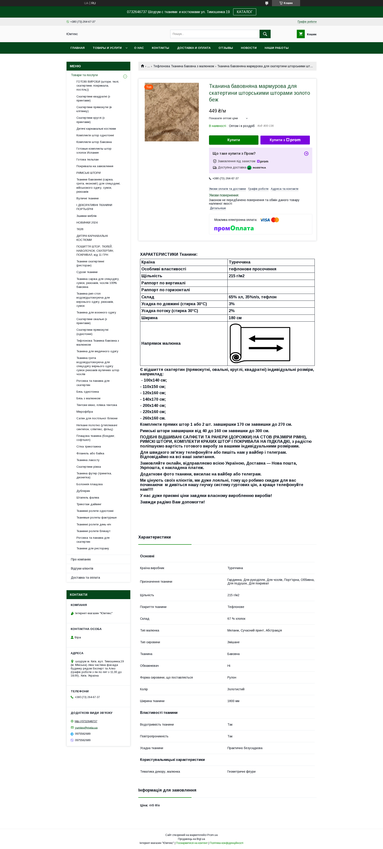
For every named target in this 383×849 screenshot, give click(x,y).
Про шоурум (81, 59)
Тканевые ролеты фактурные (96, 517)
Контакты (160, 47)
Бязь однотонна (87, 391)
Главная (77, 47)
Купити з (277, 140)
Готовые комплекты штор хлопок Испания (93, 150)
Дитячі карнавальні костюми (96, 128)
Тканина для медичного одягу (97, 351)
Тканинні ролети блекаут (93, 531)
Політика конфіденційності (226, 843)
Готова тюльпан (87, 159)
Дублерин (83, 491)
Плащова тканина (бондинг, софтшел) (95, 437)
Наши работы (277, 47)
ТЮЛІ (79, 229)
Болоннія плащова (89, 484)
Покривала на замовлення (94, 166)
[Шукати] (265, 34)
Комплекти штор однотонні (95, 135)
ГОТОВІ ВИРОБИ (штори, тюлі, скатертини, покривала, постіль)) (97, 85)
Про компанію (81, 559)
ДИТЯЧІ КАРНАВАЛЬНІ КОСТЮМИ (92, 237)
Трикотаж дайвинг (89, 504)
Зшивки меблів (86, 216)
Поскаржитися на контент (192, 843)
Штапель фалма (87, 497)
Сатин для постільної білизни (96, 418)
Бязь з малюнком (88, 398)
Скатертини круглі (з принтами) (90, 119)
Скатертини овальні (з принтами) (91, 321)
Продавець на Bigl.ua (191, 839)
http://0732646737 (86, 721)
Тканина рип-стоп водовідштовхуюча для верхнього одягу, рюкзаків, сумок (95, 299)
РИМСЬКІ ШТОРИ (88, 172)
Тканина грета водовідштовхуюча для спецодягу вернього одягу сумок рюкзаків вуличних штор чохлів (97, 366)
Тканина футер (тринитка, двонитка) (94, 475)
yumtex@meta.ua (86, 727)
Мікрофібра (84, 411)
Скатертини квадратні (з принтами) (93, 98)
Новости (249, 47)
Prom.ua (212, 835)
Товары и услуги (107, 47)
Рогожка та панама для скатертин (92, 382)
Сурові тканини (87, 272)
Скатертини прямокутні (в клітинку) (94, 109)
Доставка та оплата (85, 577)
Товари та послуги (84, 75)
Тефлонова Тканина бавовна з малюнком (183, 66)
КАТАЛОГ (245, 12)
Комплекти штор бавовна (94, 142)
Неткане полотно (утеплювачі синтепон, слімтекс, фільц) (96, 427)
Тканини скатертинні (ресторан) (90, 263)
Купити (233, 140)
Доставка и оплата (194, 47)
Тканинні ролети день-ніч (93, 524)
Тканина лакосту (88, 460)
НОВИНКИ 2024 (87, 222)
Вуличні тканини (87, 198)
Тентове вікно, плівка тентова (96, 405)
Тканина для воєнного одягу (96, 312)
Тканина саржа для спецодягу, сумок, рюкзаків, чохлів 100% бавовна (97, 283)
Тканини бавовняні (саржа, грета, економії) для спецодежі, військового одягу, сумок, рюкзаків (98, 185)
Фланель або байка (90, 453)
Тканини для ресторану (92, 548)
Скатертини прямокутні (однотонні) (92, 331)
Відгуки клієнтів (82, 568)
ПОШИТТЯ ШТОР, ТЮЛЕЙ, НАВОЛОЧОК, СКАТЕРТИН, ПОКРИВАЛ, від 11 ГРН (95, 250)
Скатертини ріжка (88, 466)
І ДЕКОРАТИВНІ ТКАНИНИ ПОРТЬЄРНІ (94, 207)
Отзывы (226, 47)
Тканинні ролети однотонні (94, 511)
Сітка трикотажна (88, 446)
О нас (139, 47)
